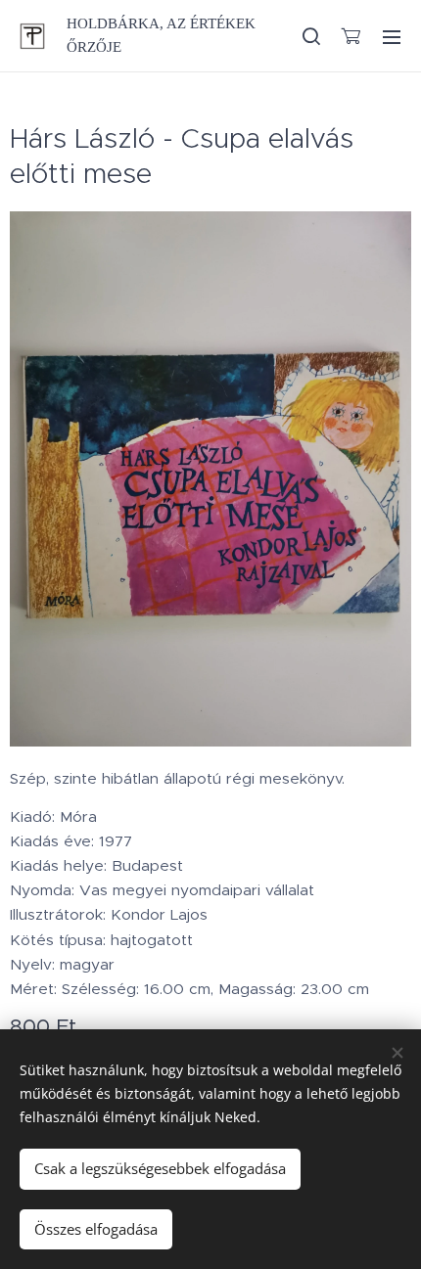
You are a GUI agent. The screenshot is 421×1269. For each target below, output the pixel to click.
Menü (391, 36)
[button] (310, 36)
